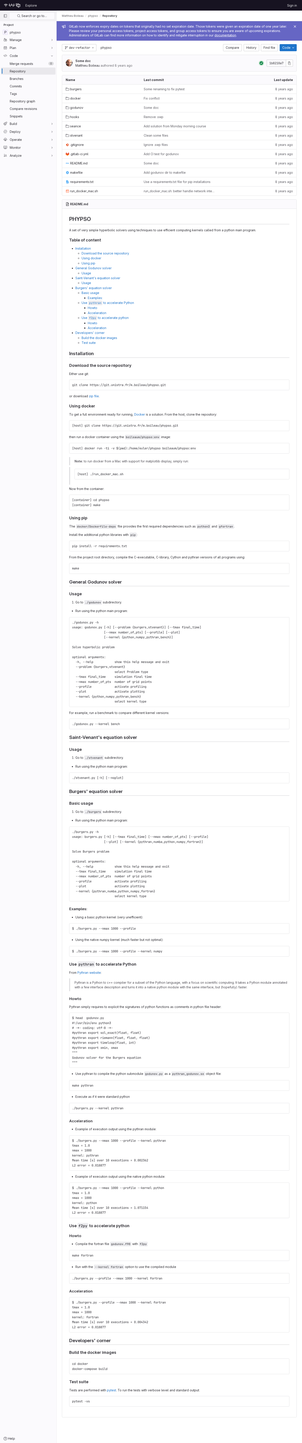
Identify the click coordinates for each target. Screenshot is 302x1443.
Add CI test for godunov (161, 154)
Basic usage (90, 293)
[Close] (295, 26)
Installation (83, 248)
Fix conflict (152, 98)
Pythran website (89, 972)
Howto (92, 308)
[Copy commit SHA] (289, 63)
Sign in (292, 5)
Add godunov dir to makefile (165, 172)
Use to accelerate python (105, 318)
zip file (94, 396)
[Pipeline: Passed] (261, 63)
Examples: (95, 298)
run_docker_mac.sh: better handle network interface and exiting (179, 191)
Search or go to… (34, 16)
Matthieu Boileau (73, 15)
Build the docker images (99, 338)
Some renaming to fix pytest (164, 89)
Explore (31, 5)
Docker (139, 414)
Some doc (83, 61)
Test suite (89, 343)
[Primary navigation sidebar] (5, 15)
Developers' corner (90, 333)
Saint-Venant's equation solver (97, 278)
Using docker (91, 258)
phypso (106, 47)
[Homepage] (12, 5)
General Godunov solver (93, 268)
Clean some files (156, 135)
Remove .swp (153, 117)
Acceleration (97, 313)
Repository (109, 15)
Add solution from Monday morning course (175, 126)
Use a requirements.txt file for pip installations (177, 182)
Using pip (88, 263)
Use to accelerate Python (108, 303)
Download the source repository (105, 253)
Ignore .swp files (156, 145)
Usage (86, 273)
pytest (111, 1390)
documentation (225, 35)
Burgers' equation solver (93, 288)
